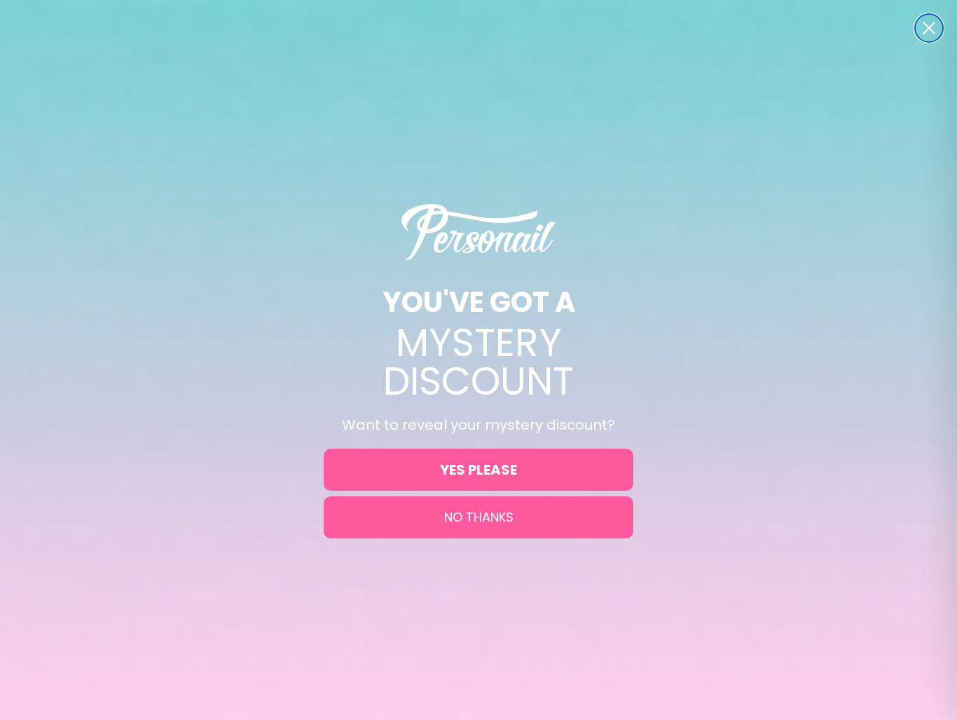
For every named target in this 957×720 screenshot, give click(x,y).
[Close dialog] (929, 28)
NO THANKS (479, 517)
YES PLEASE (478, 470)
